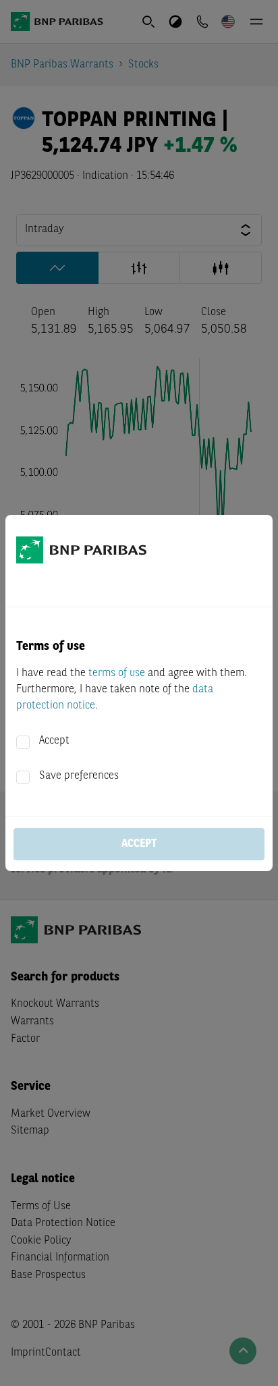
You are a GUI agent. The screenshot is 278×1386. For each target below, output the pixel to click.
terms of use (116, 673)
